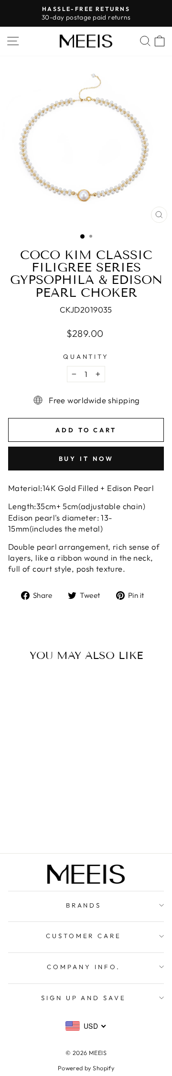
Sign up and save (84, 998)
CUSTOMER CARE (84, 936)
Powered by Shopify (86, 1068)
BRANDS (84, 905)
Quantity (86, 356)
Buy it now (86, 458)
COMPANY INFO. (83, 967)
